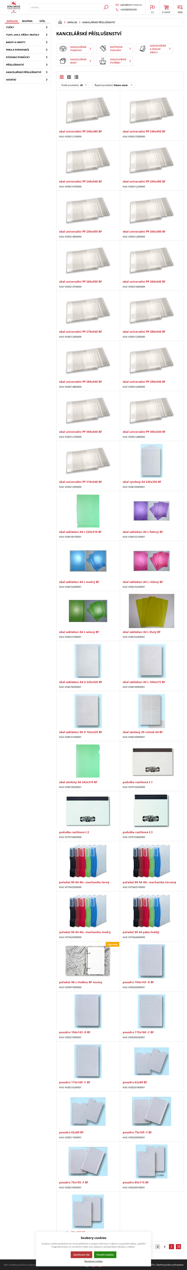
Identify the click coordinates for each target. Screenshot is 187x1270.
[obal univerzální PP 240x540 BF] (88, 161)
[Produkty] (13, 7)
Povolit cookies (105, 1254)
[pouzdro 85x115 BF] (151, 1161)
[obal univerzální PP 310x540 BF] (88, 461)
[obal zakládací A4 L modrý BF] (88, 561)
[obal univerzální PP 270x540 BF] (88, 311)
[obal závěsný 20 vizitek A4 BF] (151, 711)
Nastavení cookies (93, 1261)
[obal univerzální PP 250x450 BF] (88, 211)
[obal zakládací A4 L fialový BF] (151, 511)
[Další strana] (171, 1246)
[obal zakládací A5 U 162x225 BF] (88, 711)
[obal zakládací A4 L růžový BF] (151, 561)
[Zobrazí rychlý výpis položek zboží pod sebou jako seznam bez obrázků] (76, 77)
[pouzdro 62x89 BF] (151, 1061)
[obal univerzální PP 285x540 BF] (88, 361)
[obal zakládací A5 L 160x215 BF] (151, 661)
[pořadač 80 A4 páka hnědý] (151, 911)
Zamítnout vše (81, 1254)
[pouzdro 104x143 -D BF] (151, 961)
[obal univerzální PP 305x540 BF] (151, 411)
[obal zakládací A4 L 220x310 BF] (88, 511)
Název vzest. (121, 85)
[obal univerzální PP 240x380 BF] (88, 111)
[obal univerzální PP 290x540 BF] (151, 361)
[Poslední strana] (178, 1246)
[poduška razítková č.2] (88, 811)
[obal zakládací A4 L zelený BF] (88, 611)
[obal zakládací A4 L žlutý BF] (151, 611)
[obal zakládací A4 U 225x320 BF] (88, 661)
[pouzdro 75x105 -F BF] (151, 1111)
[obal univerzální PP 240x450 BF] (151, 111)
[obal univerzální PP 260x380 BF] (151, 211)
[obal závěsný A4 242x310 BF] (88, 761)
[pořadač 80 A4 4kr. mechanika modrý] (88, 911)
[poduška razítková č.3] (151, 811)
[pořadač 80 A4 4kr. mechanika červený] (151, 861)
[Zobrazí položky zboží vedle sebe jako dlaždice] (69, 77)
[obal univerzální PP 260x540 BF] (151, 261)
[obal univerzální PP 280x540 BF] (151, 311)
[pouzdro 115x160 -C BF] (151, 1011)
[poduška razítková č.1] (151, 761)
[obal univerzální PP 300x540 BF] (88, 411)
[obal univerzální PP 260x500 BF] (88, 261)
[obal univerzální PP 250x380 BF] (151, 161)
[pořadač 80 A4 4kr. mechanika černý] (88, 861)
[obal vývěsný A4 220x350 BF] (151, 461)
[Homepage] (60, 22)
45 (81, 85)
